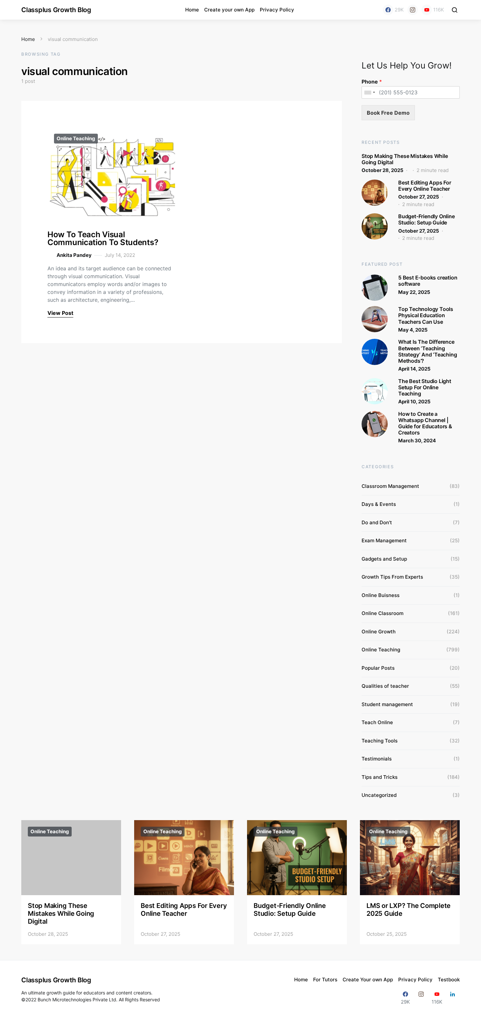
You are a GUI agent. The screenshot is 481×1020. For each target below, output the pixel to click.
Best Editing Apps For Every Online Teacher (424, 185)
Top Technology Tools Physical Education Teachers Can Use (425, 315)
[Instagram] (412, 10)
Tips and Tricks (380, 777)
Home (192, 10)
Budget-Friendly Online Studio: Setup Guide (426, 219)
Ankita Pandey (74, 255)
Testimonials (377, 759)
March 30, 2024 (417, 440)
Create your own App (229, 10)
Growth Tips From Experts (392, 577)
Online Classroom (382, 613)
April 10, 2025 (414, 401)
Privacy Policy (277, 10)
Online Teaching (76, 138)
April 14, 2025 (414, 369)
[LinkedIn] (452, 997)
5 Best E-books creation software (427, 280)
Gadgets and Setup (384, 559)
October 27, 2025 (418, 197)
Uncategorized (379, 795)
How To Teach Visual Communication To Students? (102, 238)
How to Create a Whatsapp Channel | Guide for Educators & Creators (425, 423)
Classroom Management (390, 486)
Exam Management (384, 540)
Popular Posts (378, 668)
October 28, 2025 (382, 170)
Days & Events (379, 504)
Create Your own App (368, 979)
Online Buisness (381, 595)
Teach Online (377, 722)
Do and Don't (377, 522)
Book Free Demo (388, 112)
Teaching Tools (380, 741)
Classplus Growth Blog (56, 10)
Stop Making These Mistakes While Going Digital (405, 159)
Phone (372, 81)
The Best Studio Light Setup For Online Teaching (424, 387)
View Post (60, 313)
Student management (387, 704)
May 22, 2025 (414, 292)
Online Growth (379, 631)
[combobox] (369, 92)
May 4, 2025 (413, 330)
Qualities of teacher (385, 686)
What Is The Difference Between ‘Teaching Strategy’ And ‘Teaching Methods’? (427, 351)
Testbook (449, 979)
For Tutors (325, 979)
